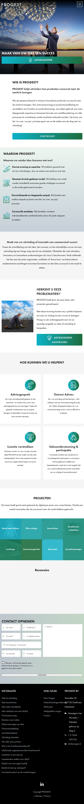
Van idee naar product (11, 741)
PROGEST (46, 791)
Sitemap (38, 796)
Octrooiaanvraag (9, 715)
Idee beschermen (9, 702)
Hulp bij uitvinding (9, 698)
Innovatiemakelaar (10, 733)
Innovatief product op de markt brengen (19, 772)
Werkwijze (48, 706)
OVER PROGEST (47, 136)
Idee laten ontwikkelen (11, 706)
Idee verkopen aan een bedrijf (15, 711)
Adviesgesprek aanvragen (62, 340)
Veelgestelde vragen (52, 711)
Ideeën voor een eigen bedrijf (14, 763)
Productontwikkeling (10, 728)
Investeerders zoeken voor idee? (15, 759)
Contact (47, 715)
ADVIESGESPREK (43, 60)
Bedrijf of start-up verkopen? (14, 767)
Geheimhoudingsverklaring (55, 702)
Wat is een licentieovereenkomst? (16, 746)
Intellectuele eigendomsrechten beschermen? (21, 750)
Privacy (47, 796)
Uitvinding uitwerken (10, 737)
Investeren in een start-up (12, 754)
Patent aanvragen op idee (13, 724)
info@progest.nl (74, 743)
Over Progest (49, 698)
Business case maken (10, 719)
